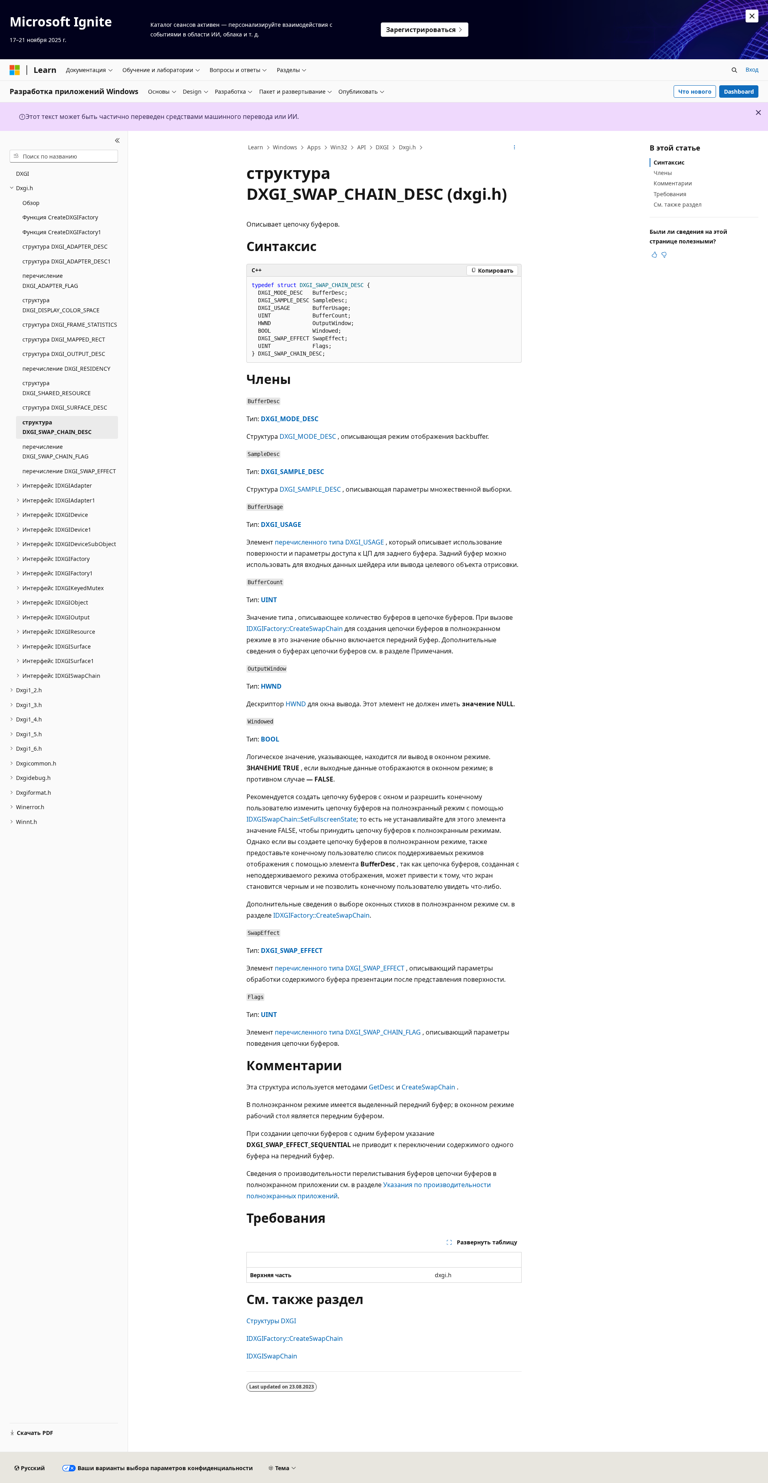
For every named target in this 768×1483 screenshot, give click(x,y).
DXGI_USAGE (281, 524)
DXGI (382, 147)
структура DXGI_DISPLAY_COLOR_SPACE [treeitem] (61, 305)
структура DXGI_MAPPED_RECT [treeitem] (63, 339)
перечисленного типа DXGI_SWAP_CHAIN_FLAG (348, 1032)
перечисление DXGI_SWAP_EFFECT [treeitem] (69, 471)
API (361, 147)
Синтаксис (669, 162)
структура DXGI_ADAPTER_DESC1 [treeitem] (66, 261)
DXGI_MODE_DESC (289, 418)
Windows (285, 147)
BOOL (270, 739)
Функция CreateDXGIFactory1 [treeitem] (61, 232)
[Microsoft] (15, 70)
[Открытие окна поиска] (734, 70)
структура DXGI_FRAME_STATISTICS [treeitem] (69, 324)
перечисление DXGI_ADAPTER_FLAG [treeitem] (50, 280)
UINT (269, 599)
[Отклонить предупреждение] (752, 16)
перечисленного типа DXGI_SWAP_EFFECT (339, 968)
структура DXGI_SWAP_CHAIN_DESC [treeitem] (57, 427)
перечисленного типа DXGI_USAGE (329, 542)
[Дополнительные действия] (515, 147)
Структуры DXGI (271, 1320)
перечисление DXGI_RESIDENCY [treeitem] (66, 368)
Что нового (695, 91)
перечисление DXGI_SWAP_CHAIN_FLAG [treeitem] (55, 451)
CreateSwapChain (428, 1087)
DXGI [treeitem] (22, 173)
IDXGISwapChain (271, 1356)
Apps (314, 147)
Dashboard (739, 91)
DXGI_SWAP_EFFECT (291, 950)
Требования (670, 194)
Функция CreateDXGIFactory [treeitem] (60, 217)
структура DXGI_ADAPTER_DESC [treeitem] (65, 246)
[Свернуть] (117, 140)
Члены (663, 173)
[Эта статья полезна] (654, 254)
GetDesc (381, 1087)
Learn (255, 147)
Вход (752, 69)
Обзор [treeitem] (31, 203)
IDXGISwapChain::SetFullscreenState (301, 819)
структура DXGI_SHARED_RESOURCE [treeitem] (56, 388)
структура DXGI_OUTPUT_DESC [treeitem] (63, 354)
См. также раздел (678, 204)
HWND (271, 686)
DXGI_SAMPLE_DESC (292, 471)
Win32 (338, 147)
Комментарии (673, 183)
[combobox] (64, 156)
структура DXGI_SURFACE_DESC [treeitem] (64, 407)
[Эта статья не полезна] (664, 254)
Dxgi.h (407, 147)
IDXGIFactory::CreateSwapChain (294, 628)
